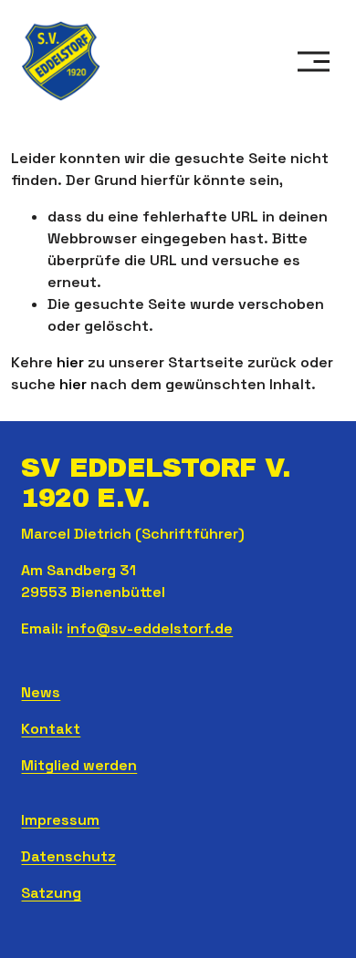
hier (70, 362)
